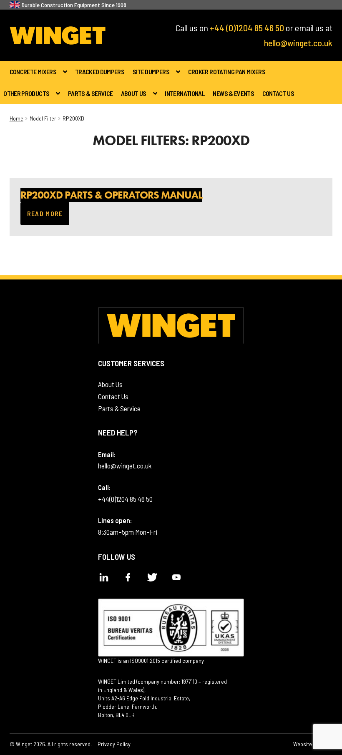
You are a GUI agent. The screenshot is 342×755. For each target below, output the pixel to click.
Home (16, 118)
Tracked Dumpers (99, 72)
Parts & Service (90, 93)
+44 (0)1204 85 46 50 (247, 27)
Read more (48, 217)
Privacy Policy (114, 743)
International (185, 93)
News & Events (233, 93)
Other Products (26, 93)
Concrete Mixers (33, 72)
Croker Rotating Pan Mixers (226, 72)
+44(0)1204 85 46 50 (125, 499)
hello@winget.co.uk (298, 42)
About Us (133, 93)
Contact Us (278, 93)
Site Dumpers (151, 72)
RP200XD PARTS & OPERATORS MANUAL (111, 195)
